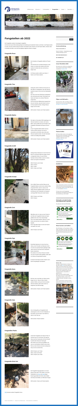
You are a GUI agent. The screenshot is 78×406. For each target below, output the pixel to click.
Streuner (37, 9)
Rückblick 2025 (64, 68)
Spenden (69, 9)
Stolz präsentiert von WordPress (32, 400)
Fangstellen (55, 9)
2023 (6, 392)
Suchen (71, 39)
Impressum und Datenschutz (20, 400)
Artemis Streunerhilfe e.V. (9, 400)
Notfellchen (65, 188)
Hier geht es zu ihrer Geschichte (62, 104)
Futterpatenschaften (59, 139)
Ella (63, 265)
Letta (43, 374)
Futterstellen (46, 9)
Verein (62, 9)
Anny (39, 374)
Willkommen (30, 9)
